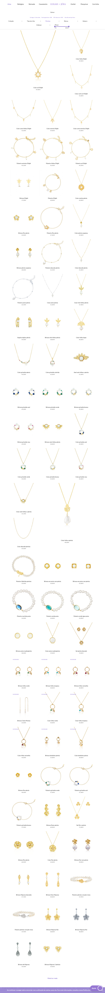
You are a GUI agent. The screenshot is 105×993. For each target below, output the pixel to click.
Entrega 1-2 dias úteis (35, 17)
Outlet (73, 4)
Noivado (32, 4)
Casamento (43, 4)
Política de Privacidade (90, 990)
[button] (96, 988)
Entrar (53, 12)
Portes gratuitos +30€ (47, 17)
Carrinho (95, 4)
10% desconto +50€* (58, 17)
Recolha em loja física (70, 17)
